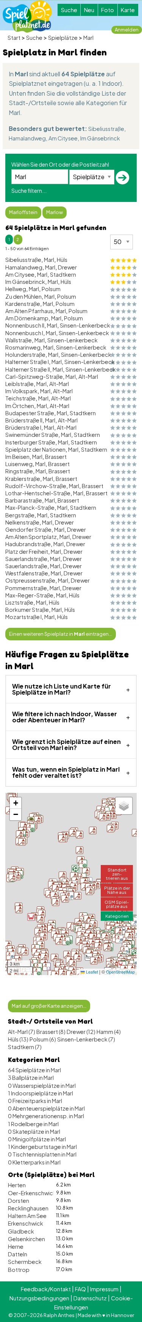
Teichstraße (20, 398)
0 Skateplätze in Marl (34, 1131)
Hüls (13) (18, 1039)
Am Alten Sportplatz (31, 536)
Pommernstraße (26, 588)
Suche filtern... (29, 190)
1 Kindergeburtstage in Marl (42, 1146)
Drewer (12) (81, 1031)
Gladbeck (21, 1231)
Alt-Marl (88, 376)
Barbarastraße (23, 500)
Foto (107, 9)
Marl (88, 37)
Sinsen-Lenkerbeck (85, 325)
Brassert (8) (51, 1031)
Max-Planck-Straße (30, 507)
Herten (17, 1185)
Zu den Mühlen (23, 296)
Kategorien (117, 916)
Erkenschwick (25, 1223)
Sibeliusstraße (106, 128)
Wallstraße (18, 340)
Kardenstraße (22, 303)
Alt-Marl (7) (21, 1031)
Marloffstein (23, 212)
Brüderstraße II (23, 420)
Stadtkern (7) (25, 1046)
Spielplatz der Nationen (35, 449)
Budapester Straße (29, 413)
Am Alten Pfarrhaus (29, 310)
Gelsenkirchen (26, 1238)
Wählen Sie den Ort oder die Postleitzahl (60, 164)
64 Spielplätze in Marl (34, 1070)
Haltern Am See (27, 1215)
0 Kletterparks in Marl (34, 1162)
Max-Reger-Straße (29, 595)
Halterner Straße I (27, 361)
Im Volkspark (21, 391)
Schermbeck (25, 1261)
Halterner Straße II (27, 369)
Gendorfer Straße (28, 529)
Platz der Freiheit (26, 551)
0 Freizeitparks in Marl (35, 1100)
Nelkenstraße (22, 522)
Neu (89, 9)
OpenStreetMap (120, 972)
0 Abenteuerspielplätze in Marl (46, 1108)
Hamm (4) (109, 1031)
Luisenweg (19, 463)
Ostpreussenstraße (30, 580)
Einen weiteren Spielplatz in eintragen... (60, 634)
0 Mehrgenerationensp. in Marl (46, 1115)
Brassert (56, 456)
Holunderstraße (25, 354)
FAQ (80, 1289)
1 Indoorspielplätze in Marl (40, 1093)
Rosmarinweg (23, 347)
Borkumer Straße (27, 609)
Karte (128, 9)
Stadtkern (63, 274)
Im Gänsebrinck (100, 138)
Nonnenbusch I (24, 332)
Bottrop (19, 1269)
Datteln (17, 1254)
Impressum (104, 1289)
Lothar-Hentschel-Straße (37, 493)
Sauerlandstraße (26, 558)
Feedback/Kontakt (46, 1289)
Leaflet (91, 972)
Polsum (51, 288)
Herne (15, 1246)
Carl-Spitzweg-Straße (34, 376)
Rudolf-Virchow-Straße (35, 485)
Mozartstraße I (23, 616)
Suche (69, 9)
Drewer (67, 267)
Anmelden (127, 30)
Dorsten (18, 1200)
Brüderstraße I (23, 427)
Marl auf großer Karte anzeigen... (49, 1006)
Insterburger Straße (30, 442)
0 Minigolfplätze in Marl (37, 1139)
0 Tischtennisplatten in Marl (42, 1154)
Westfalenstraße (26, 573)
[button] (88, 927)
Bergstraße (19, 515)
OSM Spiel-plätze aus (117, 904)
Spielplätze (63, 37)
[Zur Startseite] (27, 16)
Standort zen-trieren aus (117, 874)
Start (14, 37)
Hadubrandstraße (28, 543)
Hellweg (15, 288)
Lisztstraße (19, 602)
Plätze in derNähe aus (117, 890)
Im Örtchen (19, 405)
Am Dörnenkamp (26, 318)
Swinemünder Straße (31, 434)
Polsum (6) (43, 1039)
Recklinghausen (28, 1208)
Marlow (54, 212)
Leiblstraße (19, 383)
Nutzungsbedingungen (39, 1298)
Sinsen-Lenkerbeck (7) (86, 1039)
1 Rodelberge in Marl (33, 1123)
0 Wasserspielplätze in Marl (42, 1085)
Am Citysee (63, 138)
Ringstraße (19, 471)
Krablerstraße (22, 478)
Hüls (62, 259)
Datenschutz (90, 1298)
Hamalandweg (27, 138)
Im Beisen (17, 456)
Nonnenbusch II (24, 325)
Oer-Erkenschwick (32, 1193)
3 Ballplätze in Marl (31, 1077)
